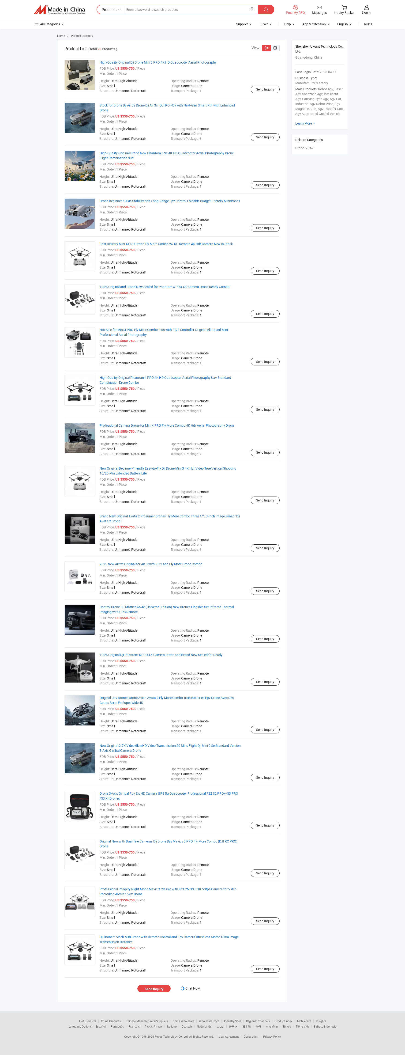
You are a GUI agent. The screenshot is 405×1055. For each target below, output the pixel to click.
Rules (368, 24)
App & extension (314, 24)
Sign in (366, 12)
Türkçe (287, 1026)
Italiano (172, 1026)
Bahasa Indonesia (325, 1026)
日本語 (246, 1026)
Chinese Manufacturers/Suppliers (147, 1021)
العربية (220, 1026)
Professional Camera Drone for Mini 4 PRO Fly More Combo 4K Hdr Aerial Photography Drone (167, 425)
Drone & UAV (304, 148)
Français (134, 1026)
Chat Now (192, 988)
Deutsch (187, 1026)
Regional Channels (258, 1021)
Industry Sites (232, 1021)
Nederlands (204, 1026)
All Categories (50, 24)
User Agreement (229, 1036)
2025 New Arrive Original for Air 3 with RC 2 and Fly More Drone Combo (151, 564)
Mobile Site (304, 1021)
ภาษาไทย (272, 1026)
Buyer (263, 24)
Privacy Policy (272, 1036)
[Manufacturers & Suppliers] (59, 10)
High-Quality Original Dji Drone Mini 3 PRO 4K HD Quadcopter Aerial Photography (158, 62)
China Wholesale (183, 1021)
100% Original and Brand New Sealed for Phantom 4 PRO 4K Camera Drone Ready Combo (164, 287)
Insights (321, 1021)
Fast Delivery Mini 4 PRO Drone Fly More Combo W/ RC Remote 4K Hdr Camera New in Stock (166, 244)
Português (117, 1026)
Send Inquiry (265, 89)
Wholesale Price (209, 1021)
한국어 (233, 1026)
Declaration (251, 1036)
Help (287, 24)
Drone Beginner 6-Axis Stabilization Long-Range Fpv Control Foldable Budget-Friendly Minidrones (170, 201)
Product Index (283, 1021)
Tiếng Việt (302, 1026)
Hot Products (87, 1021)
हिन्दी (258, 1026)
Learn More (305, 123)
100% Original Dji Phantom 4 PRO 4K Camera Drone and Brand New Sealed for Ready (161, 655)
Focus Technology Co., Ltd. (172, 1036)
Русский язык (153, 1026)
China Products (111, 1021)
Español (100, 1026)
